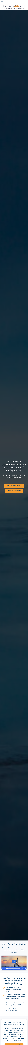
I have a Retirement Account (14, 485)
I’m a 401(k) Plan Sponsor (14, 490)
